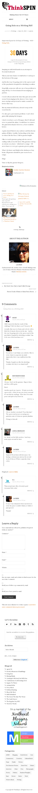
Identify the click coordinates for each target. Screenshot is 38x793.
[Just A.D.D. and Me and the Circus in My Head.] (25, 197)
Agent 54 (9, 669)
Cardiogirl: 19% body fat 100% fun (17, 678)
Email (4, 560)
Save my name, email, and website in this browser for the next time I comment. (19, 578)
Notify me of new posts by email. (12, 591)
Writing (13, 31)
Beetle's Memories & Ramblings (16, 671)
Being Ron (10, 674)
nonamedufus (11, 685)
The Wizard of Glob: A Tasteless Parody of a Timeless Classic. (9, 219)
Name (4, 552)
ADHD (8, 755)
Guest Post (24, 765)
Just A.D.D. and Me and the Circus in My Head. (25, 203)
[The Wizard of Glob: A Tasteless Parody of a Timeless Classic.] (9, 212)
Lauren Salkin (13, 472)
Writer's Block (10, 779)
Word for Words (11, 704)
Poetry (8, 772)
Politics (15, 772)
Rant (7, 776)
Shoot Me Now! (11, 692)
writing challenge (19, 229)
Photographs (29, 769)
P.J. (13, 480)
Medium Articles (21, 272)
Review (13, 776)
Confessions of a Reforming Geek (17, 680)
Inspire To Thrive (12, 683)
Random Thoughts (25, 772)
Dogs (7, 762)
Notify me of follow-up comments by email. (15, 585)
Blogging (15, 755)
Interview (8, 769)
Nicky (14, 318)
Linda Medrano (18, 431)
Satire (20, 776)
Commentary (9, 758)
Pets (22, 769)
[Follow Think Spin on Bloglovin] (20, 660)
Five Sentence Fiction (12, 765)
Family (14, 762)
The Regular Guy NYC (13, 701)
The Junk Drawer (12, 699)
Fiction (21, 762)
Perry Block (10, 687)
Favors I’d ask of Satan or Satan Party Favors (21, 291)
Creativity (19, 758)
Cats (31, 755)
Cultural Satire (29, 758)
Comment (5, 533)
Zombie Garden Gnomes (21, 170)
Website (4, 567)
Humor (32, 765)
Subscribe (21, 637)
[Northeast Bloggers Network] (20, 728)
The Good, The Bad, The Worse (16, 697)
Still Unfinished (11, 694)
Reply (30, 340)
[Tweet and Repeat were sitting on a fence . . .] (10, 200)
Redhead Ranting (12, 690)
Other (16, 769)
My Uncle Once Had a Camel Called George (16, 286)
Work (26, 776)
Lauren (31, 31)
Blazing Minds (11, 676)
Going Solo (5, 43)
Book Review (24, 755)
